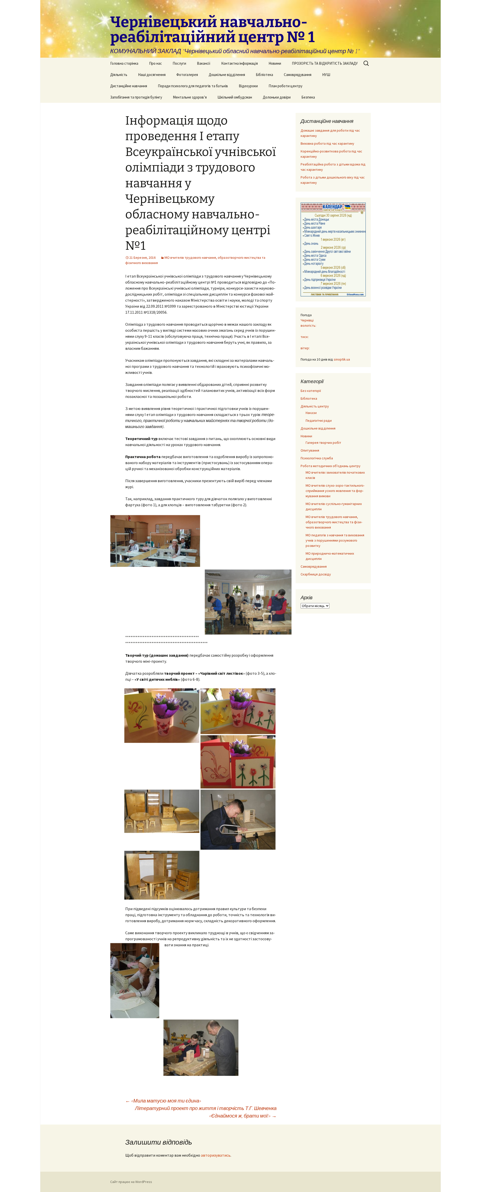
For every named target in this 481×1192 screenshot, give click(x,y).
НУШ (326, 74)
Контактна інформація (239, 63)
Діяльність (118, 74)
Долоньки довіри (277, 97)
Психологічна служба (317, 458)
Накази (311, 412)
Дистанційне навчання (128, 85)
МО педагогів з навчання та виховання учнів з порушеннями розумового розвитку (335, 540)
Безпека (308, 97)
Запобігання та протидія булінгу (136, 97)
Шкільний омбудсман (234, 97)
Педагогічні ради (319, 420)
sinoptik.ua (342, 359)
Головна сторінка (124, 63)
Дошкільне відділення (227, 74)
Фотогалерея (187, 74)
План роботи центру (285, 85)
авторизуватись (215, 1155)
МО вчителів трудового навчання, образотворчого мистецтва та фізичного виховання (334, 522)
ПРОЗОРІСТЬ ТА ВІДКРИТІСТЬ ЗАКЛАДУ (325, 63)
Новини (275, 63)
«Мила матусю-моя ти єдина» (163, 1100)
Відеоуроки (248, 85)
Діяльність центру (315, 406)
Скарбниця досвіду (316, 574)
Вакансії (203, 63)
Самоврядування (297, 74)
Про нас (155, 63)
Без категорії (311, 390)
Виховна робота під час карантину (327, 143)
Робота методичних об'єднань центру (330, 466)
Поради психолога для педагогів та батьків (193, 85)
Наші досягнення (152, 74)
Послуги (179, 63)
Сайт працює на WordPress (131, 1181)
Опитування (310, 450)
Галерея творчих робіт (323, 442)
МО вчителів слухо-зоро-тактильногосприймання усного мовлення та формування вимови (335, 490)
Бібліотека (264, 74)
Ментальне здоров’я (190, 97)
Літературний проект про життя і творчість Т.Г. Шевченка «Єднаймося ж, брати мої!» (206, 1112)
